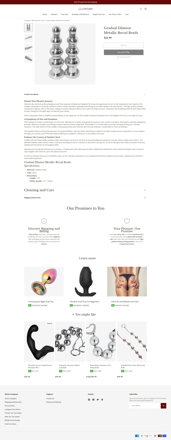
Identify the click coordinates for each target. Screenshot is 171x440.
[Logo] (85, 8)
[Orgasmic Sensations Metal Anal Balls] (70, 341)
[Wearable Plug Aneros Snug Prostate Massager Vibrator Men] (39, 341)
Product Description (31, 94)
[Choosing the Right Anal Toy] (44, 288)
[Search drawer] (141, 9)
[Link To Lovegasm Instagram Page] (89, 399)
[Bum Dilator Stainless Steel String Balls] (101, 341)
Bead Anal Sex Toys (38, 20)
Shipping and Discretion (32, 198)
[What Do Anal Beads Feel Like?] (127, 288)
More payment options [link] (123, 57)
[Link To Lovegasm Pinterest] (102, 399)
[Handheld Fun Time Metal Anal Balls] (132, 341)
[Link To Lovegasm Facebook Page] (93, 399)
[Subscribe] (163, 406)
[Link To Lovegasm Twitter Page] (98, 399)
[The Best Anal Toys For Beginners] (85, 288)
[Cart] (145, 9)
